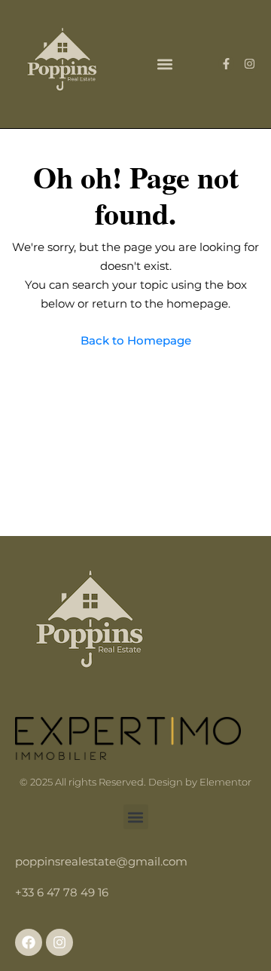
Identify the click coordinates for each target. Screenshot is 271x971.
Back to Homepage (136, 340)
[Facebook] (28, 942)
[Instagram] (249, 64)
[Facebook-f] (226, 64)
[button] (164, 63)
